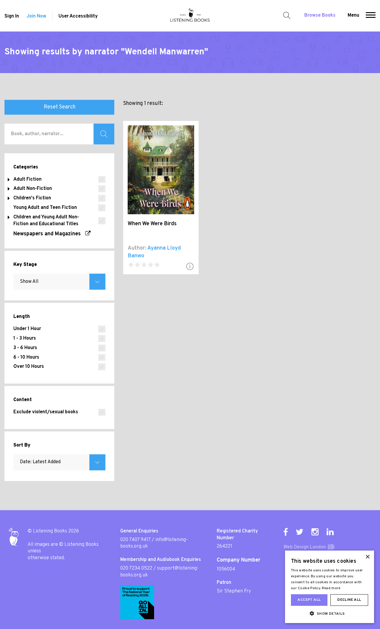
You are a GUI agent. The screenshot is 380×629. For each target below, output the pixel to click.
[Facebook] (286, 532)
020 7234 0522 (136, 568)
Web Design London (305, 547)
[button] (371, 15)
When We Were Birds (152, 223)
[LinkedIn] (330, 531)
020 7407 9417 (135, 540)
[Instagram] (315, 531)
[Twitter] (299, 532)
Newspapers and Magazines (49, 234)
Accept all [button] (309, 600)
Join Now (36, 16)
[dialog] (329, 587)
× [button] (367, 557)
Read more (331, 588)
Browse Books (319, 15)
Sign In (11, 16)
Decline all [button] (349, 600)
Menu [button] (353, 15)
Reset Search (59, 107)
